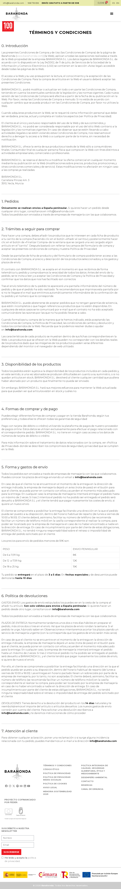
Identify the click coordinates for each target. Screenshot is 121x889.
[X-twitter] (13, 786)
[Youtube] (28, 786)
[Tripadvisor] (21, 786)
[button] (111, 13)
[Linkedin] (25, 786)
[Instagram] (10, 786)
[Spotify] (17, 786)
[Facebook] (6, 786)
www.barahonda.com (30, 56)
